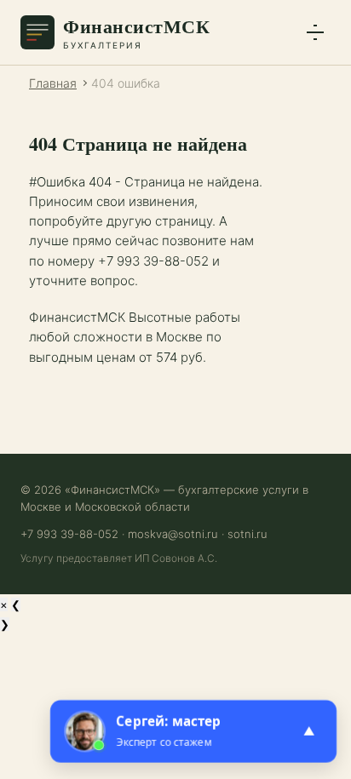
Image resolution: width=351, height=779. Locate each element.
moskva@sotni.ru (173, 534)
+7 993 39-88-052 (69, 534)
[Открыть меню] (315, 32)
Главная (53, 83)
